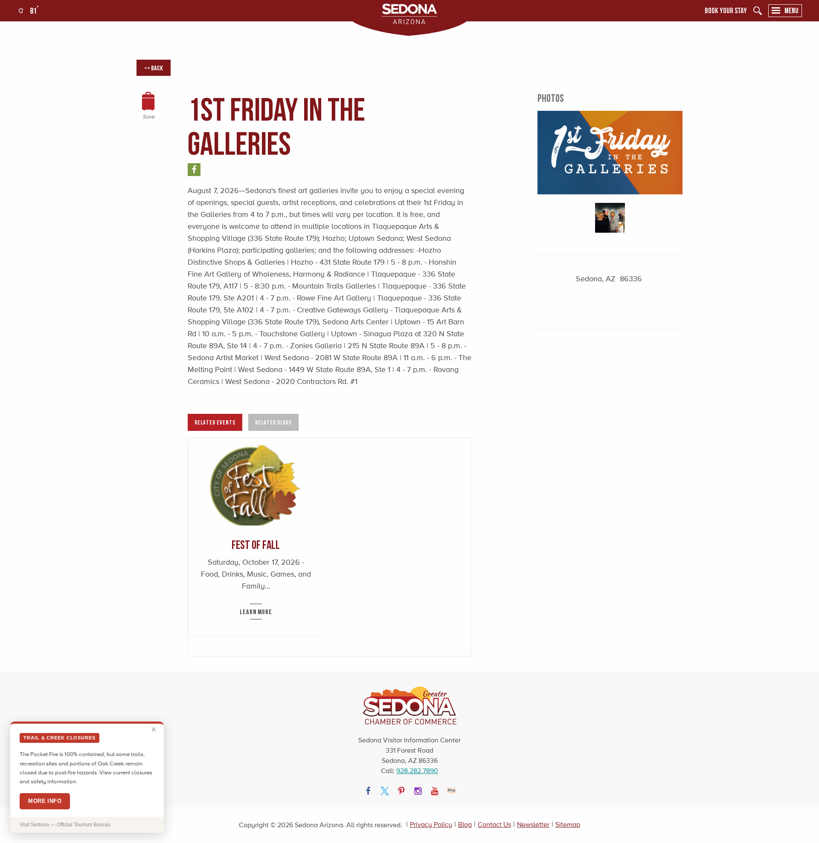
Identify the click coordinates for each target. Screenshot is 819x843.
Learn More (256, 611)
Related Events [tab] (215, 422)
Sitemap (567, 824)
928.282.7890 (417, 771)
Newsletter (533, 824)
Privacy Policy (431, 824)
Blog (465, 824)
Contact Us (494, 824)
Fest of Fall (256, 544)
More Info (44, 801)
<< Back (153, 67)
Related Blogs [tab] (273, 422)
